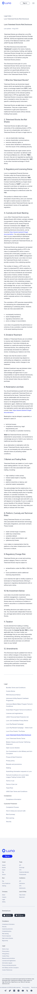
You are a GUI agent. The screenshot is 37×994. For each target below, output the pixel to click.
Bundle (4, 867)
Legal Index (7, 16)
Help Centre (22, 894)
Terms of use (10, 780)
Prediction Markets (24, 872)
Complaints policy (6, 931)
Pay (3, 872)
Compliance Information (13, 799)
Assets (4, 865)
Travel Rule (9, 788)
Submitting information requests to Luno (19, 771)
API (20, 865)
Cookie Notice (10, 691)
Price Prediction (6, 883)
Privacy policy (10, 760)
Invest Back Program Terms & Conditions (19, 710)
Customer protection (7, 929)
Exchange (21, 867)
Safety (3, 901)
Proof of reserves (6, 936)
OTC (20, 870)
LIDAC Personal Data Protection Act (17, 717)
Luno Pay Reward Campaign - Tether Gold (19, 727)
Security (8, 821)
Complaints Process (12, 807)
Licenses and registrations (14, 713)
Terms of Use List (11, 784)
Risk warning (10, 818)
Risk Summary (10, 814)
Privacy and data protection (9, 965)
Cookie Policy (5, 956)
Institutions (22, 883)
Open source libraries (13, 748)
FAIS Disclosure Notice (13, 695)
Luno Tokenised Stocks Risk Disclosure (16, 19)
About (3, 894)
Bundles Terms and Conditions (16, 687)
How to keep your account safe (16, 811)
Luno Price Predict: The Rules (15, 731)
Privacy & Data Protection (14, 757)
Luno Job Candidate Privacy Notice (17, 720)
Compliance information (8, 924)
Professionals (22, 874)
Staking (8, 768)
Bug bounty (5, 940)
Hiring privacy (5, 953)
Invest (3, 870)
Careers (4, 897)
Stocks (4, 874)
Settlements (22, 888)
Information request (7, 963)
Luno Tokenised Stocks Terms (15, 738)
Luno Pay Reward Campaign (15, 724)
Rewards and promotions (14, 764)
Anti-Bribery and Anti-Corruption (10, 967)
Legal (3, 899)
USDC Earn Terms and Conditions (16, 791)
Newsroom (22, 897)
